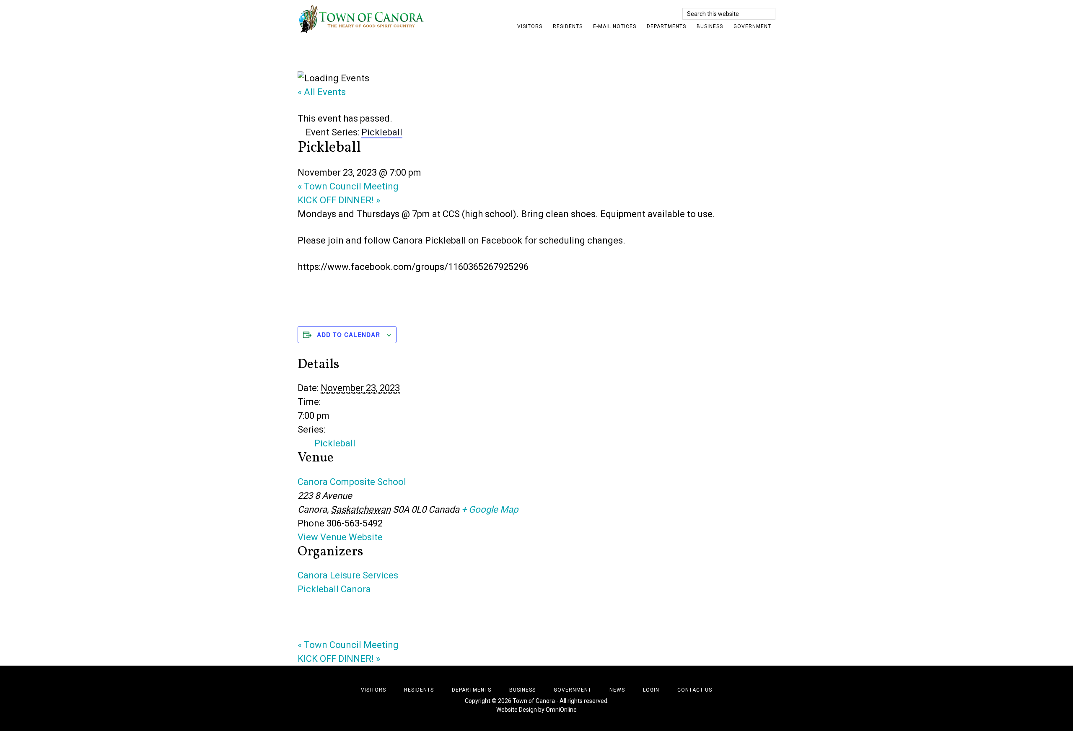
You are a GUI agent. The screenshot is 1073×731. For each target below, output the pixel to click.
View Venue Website (340, 537)
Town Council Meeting (348, 186)
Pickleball (334, 443)
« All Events (322, 92)
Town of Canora (373, 19)
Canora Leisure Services (348, 575)
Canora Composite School (352, 482)
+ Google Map (489, 509)
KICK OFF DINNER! (339, 200)
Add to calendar (348, 334)
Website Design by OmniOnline (536, 709)
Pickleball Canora (334, 589)
